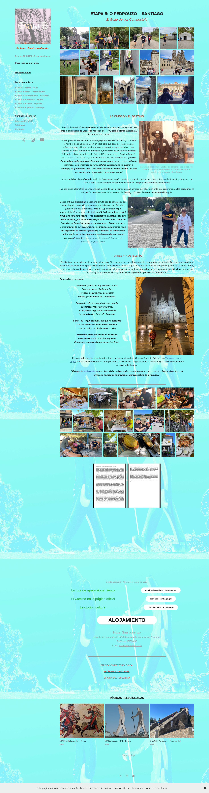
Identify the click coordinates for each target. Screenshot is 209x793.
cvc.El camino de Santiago (161, 607)
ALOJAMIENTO (126, 620)
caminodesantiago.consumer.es (160, 590)
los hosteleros (91, 371)
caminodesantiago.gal (161, 599)
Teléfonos (20, 125)
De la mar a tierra (24, 82)
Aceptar (150, 788)
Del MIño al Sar (23, 72)
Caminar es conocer (25, 115)
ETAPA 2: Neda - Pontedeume (30, 91)
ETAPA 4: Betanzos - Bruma (29, 99)
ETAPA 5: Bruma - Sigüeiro (28, 103)
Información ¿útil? (24, 121)
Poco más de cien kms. (27, 63)
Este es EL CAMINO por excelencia (32, 56)
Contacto (19, 129)
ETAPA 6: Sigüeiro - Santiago (30, 107)
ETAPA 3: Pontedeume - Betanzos (32, 95)
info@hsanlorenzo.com (130, 645)
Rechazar (162, 788)
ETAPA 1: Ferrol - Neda (26, 87)
